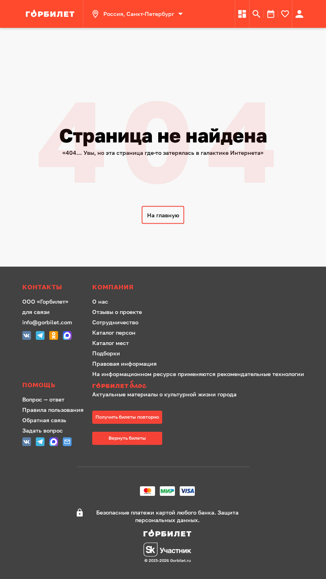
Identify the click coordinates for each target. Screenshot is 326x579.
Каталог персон (114, 332)
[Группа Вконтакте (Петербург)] (26, 336)
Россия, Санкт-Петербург (138, 13)
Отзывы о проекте (117, 311)
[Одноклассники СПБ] (53, 336)
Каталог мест (110, 342)
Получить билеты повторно (127, 417)
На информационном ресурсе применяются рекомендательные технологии (198, 373)
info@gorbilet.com (47, 322)
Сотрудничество (115, 322)
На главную (163, 215)
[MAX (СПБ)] (67, 336)
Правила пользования (52, 409)
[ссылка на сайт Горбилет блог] (198, 385)
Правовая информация (124, 363)
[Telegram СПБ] (40, 336)
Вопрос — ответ (43, 399)
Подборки (106, 353)
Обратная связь (44, 420)
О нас (100, 301)
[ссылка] (51, 14)
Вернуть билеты (127, 438)
